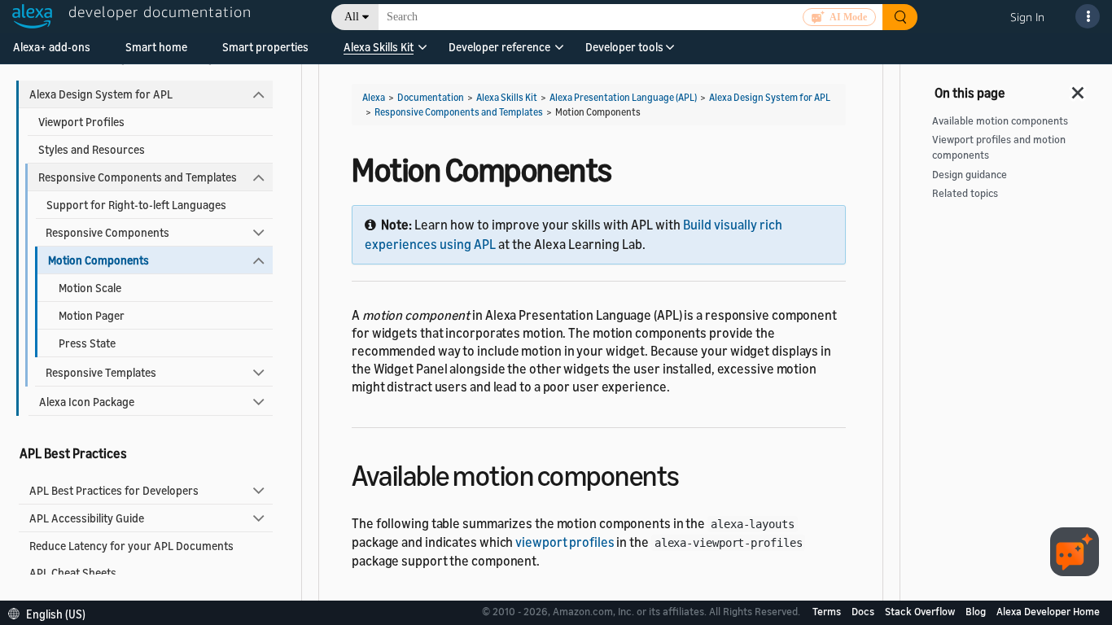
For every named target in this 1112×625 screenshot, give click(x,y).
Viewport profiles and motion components (999, 147)
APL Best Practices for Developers (114, 490)
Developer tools (624, 47)
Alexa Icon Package (86, 402)
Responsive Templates (101, 372)
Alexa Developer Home (1048, 611)
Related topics (965, 193)
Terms (827, 611)
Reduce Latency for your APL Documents (131, 546)
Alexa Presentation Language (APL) (623, 97)
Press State (87, 343)
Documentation (430, 97)
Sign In (1027, 17)
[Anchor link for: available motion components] (694, 473)
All (351, 17)
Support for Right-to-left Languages (136, 205)
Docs (864, 611)
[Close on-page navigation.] (1078, 88)
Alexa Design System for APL (101, 94)
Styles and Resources (91, 149)
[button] (379, 52)
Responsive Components (107, 232)
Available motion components (1000, 121)
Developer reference (499, 47)
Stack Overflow (921, 611)
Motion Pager (92, 315)
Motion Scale (90, 288)
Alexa (373, 97)
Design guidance (969, 174)
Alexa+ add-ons (51, 47)
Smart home (156, 47)
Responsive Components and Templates (137, 177)
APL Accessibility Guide (86, 518)
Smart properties (265, 47)
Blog (976, 611)
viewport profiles (564, 542)
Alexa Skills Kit (379, 47)
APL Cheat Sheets (72, 572)
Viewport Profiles (81, 122)
